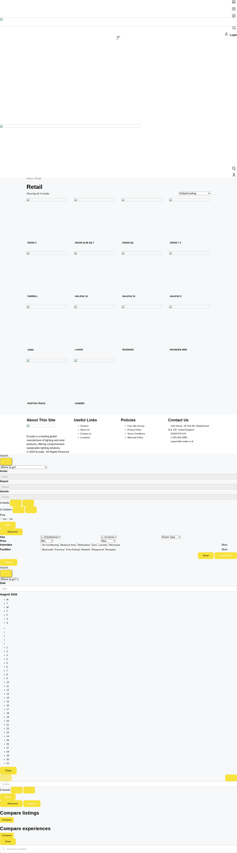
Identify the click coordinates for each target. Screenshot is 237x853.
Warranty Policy (135, 437)
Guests (4, 491)
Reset (206, 555)
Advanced (12, 531)
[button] (118, 38)
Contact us (85, 433)
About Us (85, 429)
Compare (7, 819)
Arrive (3, 471)
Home (30, 178)
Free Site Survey (135, 426)
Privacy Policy (134, 429)
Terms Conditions (136, 433)
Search (8, 562)
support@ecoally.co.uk (182, 441)
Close (8, 841)
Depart (4, 481)
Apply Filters (225, 555)
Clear (8, 770)
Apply (8, 525)
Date (3, 583)
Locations (85, 437)
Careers (84, 426)
